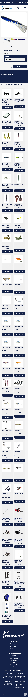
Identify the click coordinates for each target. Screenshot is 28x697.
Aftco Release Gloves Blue (6, 616)
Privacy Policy (14, 660)
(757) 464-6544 (8, 675)
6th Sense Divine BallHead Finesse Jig (7, 245)
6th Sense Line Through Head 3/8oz (18, 349)
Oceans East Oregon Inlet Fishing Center (20, 682)
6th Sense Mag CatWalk (6, 369)
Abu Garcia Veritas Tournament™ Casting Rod (6, 517)
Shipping (14, 655)
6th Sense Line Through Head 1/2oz (6, 328)
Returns (14, 657)
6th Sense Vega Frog (7, 474)
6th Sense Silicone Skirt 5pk (18, 390)
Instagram (14, 644)
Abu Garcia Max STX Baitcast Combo (19, 495)
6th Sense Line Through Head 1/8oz (6, 349)
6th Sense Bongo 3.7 (5, 143)
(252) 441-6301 (19, 684)
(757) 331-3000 (8, 683)
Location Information (14, 668)
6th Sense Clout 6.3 (7, 205)
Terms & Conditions (14, 658)
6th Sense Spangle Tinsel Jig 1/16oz (7, 411)
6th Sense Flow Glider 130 (7, 285)
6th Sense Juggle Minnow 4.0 (19, 286)
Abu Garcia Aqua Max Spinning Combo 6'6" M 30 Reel (7, 495)
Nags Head (20, 673)
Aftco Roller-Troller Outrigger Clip (19, 604)
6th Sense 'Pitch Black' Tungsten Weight (7, 101)
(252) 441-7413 (19, 675)
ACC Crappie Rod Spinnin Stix (18, 561)
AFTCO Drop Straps (6, 582)
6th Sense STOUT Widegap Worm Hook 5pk (7, 432)
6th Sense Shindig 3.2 (5, 389)
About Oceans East (14, 665)
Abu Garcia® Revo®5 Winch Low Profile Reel (18, 540)
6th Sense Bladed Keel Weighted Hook (19, 122)
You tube (14, 648)
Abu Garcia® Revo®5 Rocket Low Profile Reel (19, 517)
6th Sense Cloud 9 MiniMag (7, 185)
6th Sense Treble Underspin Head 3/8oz (7, 453)
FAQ (14, 666)
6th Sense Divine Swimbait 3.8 (7, 265)
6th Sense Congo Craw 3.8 (19, 205)
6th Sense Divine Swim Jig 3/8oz (19, 244)
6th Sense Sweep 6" (17, 431)
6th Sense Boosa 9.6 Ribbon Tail (18, 143)
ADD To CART (19, 66)
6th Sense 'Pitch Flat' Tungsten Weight (19, 100)
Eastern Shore (8, 681)
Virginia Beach (8, 673)
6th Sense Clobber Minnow (17, 164)
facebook (14, 646)
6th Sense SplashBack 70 (19, 410)
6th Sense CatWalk (5, 164)
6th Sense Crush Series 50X (7, 225)
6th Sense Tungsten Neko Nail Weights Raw (19, 453)
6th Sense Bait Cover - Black (6, 122)
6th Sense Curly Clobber (19, 225)
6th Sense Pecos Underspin (19, 369)
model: (7, 56)
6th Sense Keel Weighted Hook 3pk (19, 307)
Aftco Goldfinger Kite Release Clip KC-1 (19, 583)
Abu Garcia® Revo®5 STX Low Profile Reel (7, 539)
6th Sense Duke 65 (19, 265)
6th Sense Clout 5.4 (19, 185)
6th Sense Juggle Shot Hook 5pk (6, 307)
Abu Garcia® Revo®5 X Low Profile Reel (6, 561)
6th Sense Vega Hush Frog (19, 474)
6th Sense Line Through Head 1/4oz (18, 328)
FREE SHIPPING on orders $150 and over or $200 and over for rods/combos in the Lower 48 (14, 2)
